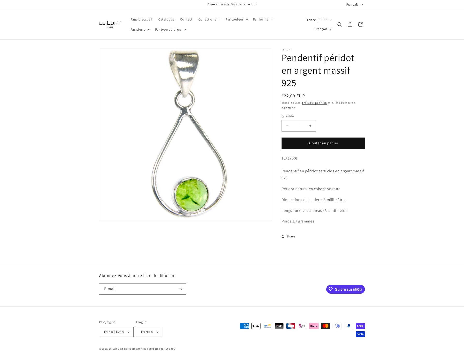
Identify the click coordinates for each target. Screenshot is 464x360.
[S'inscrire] (180, 288)
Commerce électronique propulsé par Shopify (146, 349)
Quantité (288, 116)
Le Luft (113, 349)
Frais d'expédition (314, 102)
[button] (209, 19)
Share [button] (290, 236)
